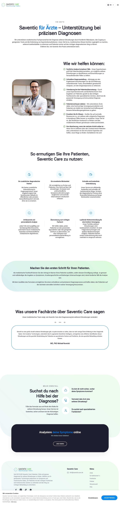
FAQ (91, 487)
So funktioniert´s (95, 476)
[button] (56, 322)
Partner (92, 481)
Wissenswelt (94, 484)
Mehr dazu (14, 501)
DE (110, 5)
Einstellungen (93, 498)
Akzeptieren (109, 498)
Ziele (91, 473)
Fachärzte (93, 478)
